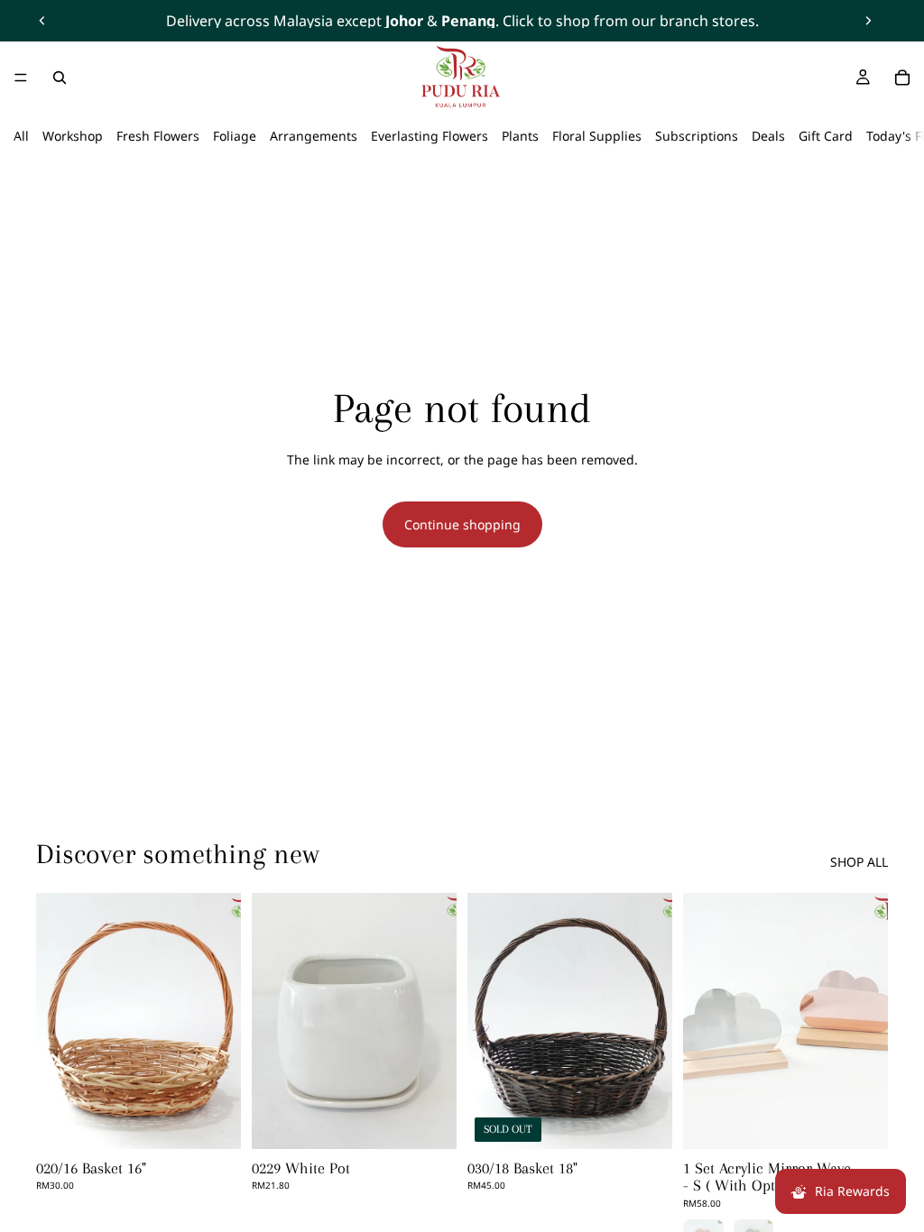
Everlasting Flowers (429, 135)
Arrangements (313, 135)
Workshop (72, 135)
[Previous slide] (42, 21)
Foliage (234, 135)
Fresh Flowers (157, 135)
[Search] (59, 77)
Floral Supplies (597, 135)
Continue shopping (462, 524)
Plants (520, 135)
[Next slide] (868, 21)
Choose (875, 1120)
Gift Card (826, 135)
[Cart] (902, 77)
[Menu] (21, 77)
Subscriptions (696, 135)
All (21, 135)
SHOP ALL (859, 861)
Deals (768, 135)
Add (228, 1120)
